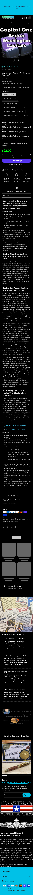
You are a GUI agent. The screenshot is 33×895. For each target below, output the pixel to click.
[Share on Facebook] (8, 527)
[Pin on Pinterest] (15, 527)
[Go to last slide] (14, 60)
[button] (21, 156)
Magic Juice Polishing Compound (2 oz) (16, 132)
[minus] (3, 156)
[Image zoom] (16, 42)
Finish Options (5, 120)
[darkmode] (26, 18)
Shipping (4, 83)
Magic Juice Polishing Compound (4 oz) (16, 137)
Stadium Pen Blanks (19, 889)
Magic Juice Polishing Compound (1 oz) (16, 128)
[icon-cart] (22, 17)
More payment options (16, 164)
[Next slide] (18, 60)
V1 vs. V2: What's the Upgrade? (15, 429)
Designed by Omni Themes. (16, 890)
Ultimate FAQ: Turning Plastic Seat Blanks (15, 426)
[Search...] (28, 23)
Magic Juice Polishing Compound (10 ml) (15, 123)
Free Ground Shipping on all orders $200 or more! (16, 7)
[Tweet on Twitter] (11, 527)
